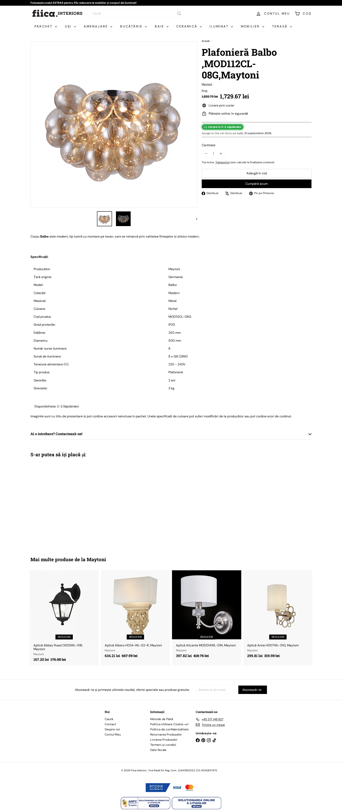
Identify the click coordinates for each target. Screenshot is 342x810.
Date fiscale (158, 750)
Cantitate (208, 145)
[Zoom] (114, 124)
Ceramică (187, 26)
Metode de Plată (161, 719)
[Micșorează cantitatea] (206, 153)
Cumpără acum (256, 184)
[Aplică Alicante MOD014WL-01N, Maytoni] (206, 616)
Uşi (69, 26)
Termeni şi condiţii (163, 745)
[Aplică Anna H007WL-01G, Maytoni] (278, 616)
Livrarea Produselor (164, 740)
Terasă (280, 26)
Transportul (222, 162)
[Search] (179, 13)
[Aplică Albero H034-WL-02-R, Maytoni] (135, 616)
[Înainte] (194, 219)
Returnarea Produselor (166, 734)
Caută (109, 719)
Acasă (206, 41)
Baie (160, 26)
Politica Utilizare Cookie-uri (169, 724)
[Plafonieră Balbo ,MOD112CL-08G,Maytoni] (52, 504)
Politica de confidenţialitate (169, 729)
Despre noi (112, 729)
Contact (110, 724)
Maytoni (96, 559)
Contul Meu (113, 734)
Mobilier (251, 26)
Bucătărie (132, 26)
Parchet (44, 26)
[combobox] (137, 13)
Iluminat (220, 26)
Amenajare (96, 26)
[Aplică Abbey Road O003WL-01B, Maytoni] (64, 618)
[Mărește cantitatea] (221, 153)
